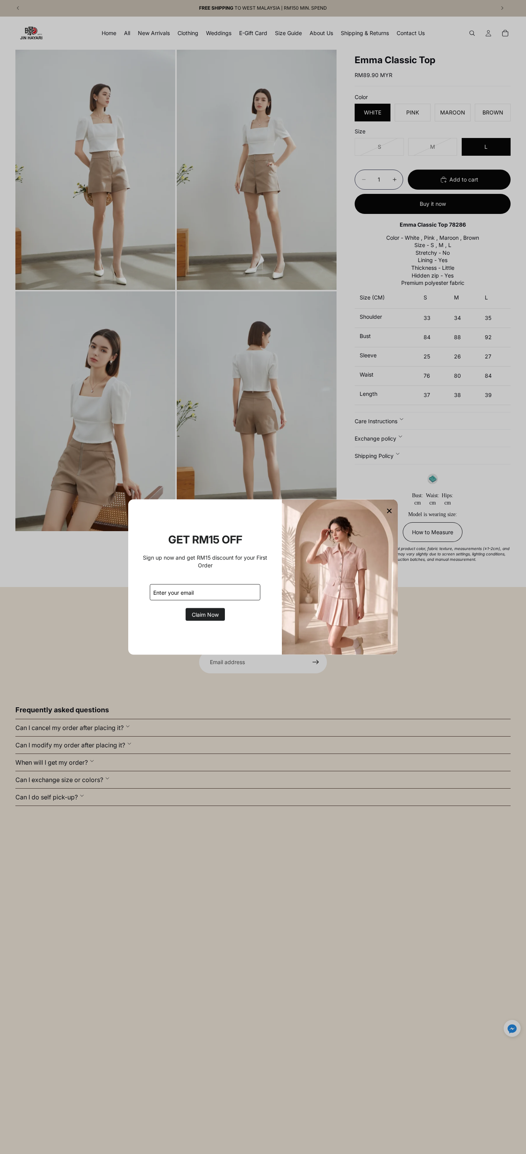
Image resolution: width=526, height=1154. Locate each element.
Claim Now (205, 614)
